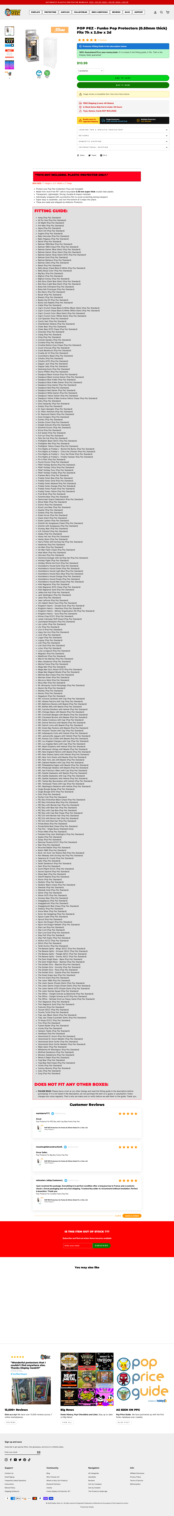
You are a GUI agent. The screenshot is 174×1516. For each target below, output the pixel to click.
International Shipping (93, 147)
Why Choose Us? (53, 1477)
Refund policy (135, 1484)
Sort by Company (95, 1484)
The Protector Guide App (97, 1491)
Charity (49, 1488)
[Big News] (87, 1379)
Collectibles (80, 12)
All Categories (93, 1473)
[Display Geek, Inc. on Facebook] (10, 1459)
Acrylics (65, 12)
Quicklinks (92, 1477)
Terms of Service (136, 1480)
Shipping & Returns (12, 1491)
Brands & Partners (53, 1484)
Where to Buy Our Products (57, 1480)
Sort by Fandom (94, 1488)
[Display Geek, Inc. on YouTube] (15, 1459)
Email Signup (9, 1477)
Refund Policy (10, 1488)
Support (138, 12)
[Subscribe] (38, 1452)
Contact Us (9, 1473)
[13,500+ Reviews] (31, 1379)
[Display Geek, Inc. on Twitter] (20, 1459)
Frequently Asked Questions (15, 1480)
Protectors (50, 12)
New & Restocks (100, 12)
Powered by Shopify (87, 1507)
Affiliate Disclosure (137, 1473)
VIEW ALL (67, 1422)
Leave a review (132, 1216)
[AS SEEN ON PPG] (142, 1379)
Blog (127, 12)
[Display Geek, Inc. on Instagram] (6, 1459)
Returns (84, 136)
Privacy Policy (135, 1477)
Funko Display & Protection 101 (58, 1491)
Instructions (9, 1484)
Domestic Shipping (90, 141)
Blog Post (124, 1422)
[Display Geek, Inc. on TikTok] (29, 1459)
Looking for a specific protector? (101, 130)
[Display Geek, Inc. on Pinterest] (24, 1459)
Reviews (116, 12)
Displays (35, 12)
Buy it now (123, 85)
